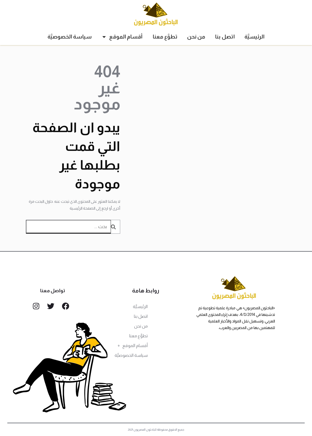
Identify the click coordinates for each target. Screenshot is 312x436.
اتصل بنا (225, 37)
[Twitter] (50, 306)
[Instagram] (36, 306)
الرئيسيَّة (254, 37)
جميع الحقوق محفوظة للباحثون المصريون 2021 (156, 429)
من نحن (196, 37)
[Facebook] (65, 306)
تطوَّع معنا (165, 37)
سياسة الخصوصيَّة (70, 37)
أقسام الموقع (126, 37)
